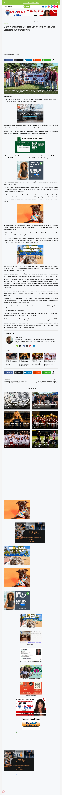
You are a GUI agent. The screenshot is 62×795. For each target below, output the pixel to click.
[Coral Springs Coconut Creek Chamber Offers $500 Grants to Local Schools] (17, 400)
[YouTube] (30, 346)
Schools (18, 21)
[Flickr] (54, 6)
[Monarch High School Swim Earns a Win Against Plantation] (45, 400)
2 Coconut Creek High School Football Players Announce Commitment (37, 363)
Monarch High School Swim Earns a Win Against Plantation (11, 363)
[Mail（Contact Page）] (17, 346)
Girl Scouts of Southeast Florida (31, 678)
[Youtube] (57, 6)
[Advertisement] (31, 42)
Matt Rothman (9, 54)
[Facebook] (43, 6)
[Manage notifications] (3, 791)
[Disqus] (31, 471)
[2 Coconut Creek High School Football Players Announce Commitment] (45, 420)
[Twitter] (46, 6)
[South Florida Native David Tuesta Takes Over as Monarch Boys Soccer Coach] (17, 439)
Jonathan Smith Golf (31, 695)
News (11, 21)
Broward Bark (31, 627)
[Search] (57, 2)
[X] (20, 346)
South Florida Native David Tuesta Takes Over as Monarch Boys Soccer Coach (49, 363)
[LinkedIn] (34, 346)
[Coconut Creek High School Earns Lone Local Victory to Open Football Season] (45, 439)
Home (5, 21)
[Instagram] (49, 6)
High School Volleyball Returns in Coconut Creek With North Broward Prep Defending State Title (24, 363)
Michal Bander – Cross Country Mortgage (31, 661)
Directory (26, 6)
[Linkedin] (52, 6)
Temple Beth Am (31, 644)
